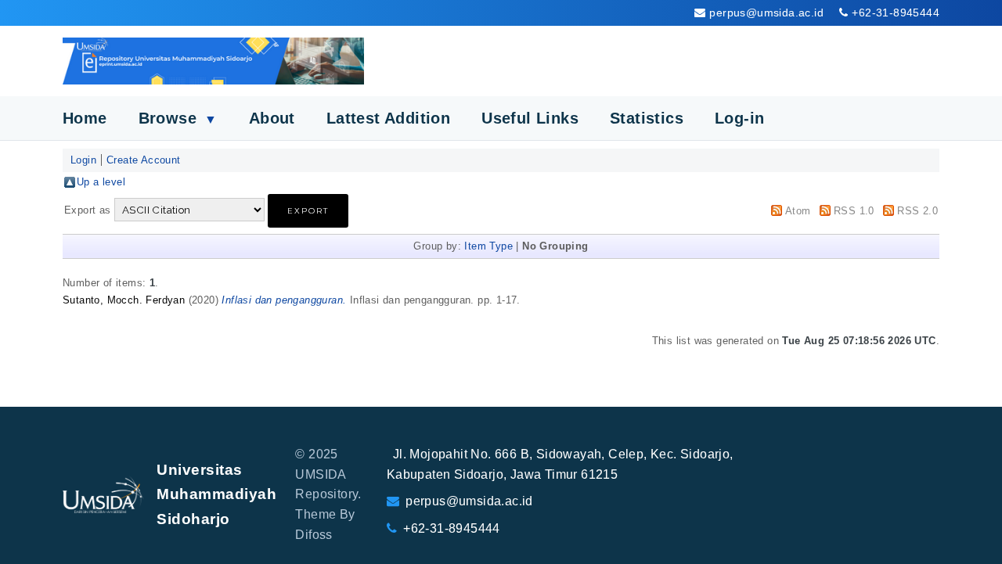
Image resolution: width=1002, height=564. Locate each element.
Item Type (488, 246)
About (272, 118)
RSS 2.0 (917, 211)
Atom (798, 211)
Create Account (143, 160)
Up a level (101, 182)
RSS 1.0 (854, 211)
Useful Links (529, 118)
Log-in (739, 118)
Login (83, 160)
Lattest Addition (388, 118)
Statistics (646, 118)
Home (85, 118)
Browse (178, 118)
